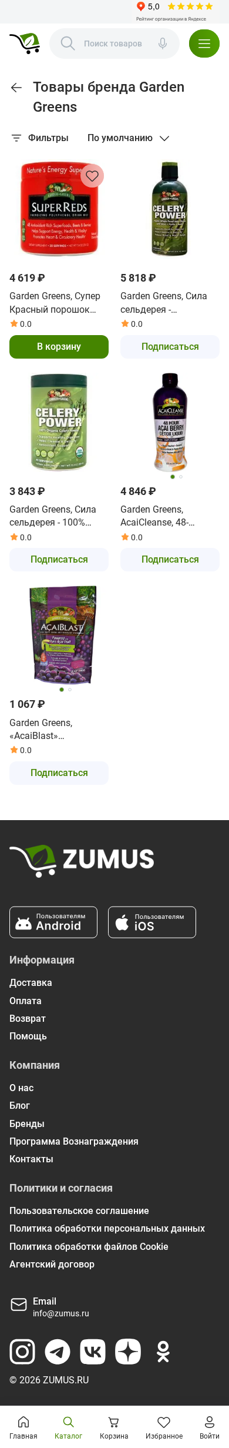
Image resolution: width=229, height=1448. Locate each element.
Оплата (25, 1000)
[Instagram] (22, 1352)
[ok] (163, 1352)
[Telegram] (57, 1352)
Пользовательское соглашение (79, 1210)
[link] (16, 88)
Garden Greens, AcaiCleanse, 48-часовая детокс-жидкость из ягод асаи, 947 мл (159, 517)
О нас (21, 1087)
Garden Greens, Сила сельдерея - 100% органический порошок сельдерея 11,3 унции (53, 517)
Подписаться (170, 346)
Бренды (27, 1123)
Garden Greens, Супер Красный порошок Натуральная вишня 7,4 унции (54, 303)
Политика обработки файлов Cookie (89, 1246)
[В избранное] (92, 176)
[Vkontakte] (93, 1352)
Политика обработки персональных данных (107, 1228)
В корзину (59, 346)
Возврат (27, 1018)
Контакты (31, 1159)
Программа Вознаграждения (74, 1141)
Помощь (28, 1036)
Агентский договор (52, 1264)
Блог (19, 1105)
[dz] (128, 1352)
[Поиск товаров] (68, 43)
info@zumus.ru (61, 1313)
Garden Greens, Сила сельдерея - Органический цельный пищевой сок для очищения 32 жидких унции (168, 303)
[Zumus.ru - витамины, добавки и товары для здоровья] (24, 43)
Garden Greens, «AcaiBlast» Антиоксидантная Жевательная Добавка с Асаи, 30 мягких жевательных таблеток (55, 730)
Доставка (30, 982)
